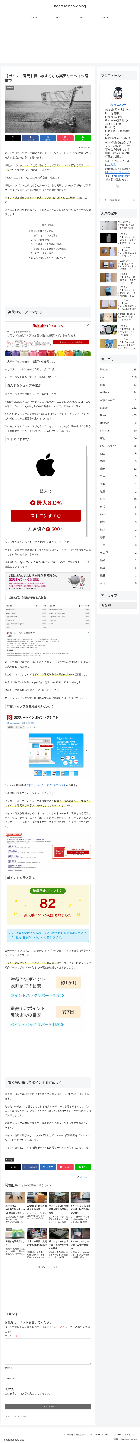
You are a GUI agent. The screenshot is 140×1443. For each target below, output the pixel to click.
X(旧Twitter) (120, 175)
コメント (11, 1336)
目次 (44, 224)
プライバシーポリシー (98, 1434)
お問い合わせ (67, 1434)
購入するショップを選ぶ (46, 235)
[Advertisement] (70, 44)
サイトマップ (130, 1434)
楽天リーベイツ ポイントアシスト (47, 785)
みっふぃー (118, 104)
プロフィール (116, 1434)
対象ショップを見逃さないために (50, 248)
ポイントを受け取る (43, 253)
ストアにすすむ (41, 240)
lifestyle (10, 1160)
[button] (134, 200)
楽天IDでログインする (42, 231)
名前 (9, 1368)
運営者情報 (81, 1434)
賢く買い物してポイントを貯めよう (48, 257)
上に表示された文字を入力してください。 (28, 1393)
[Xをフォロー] (118, 185)
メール (10, 1378)
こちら (112, 164)
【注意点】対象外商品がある (48, 244)
